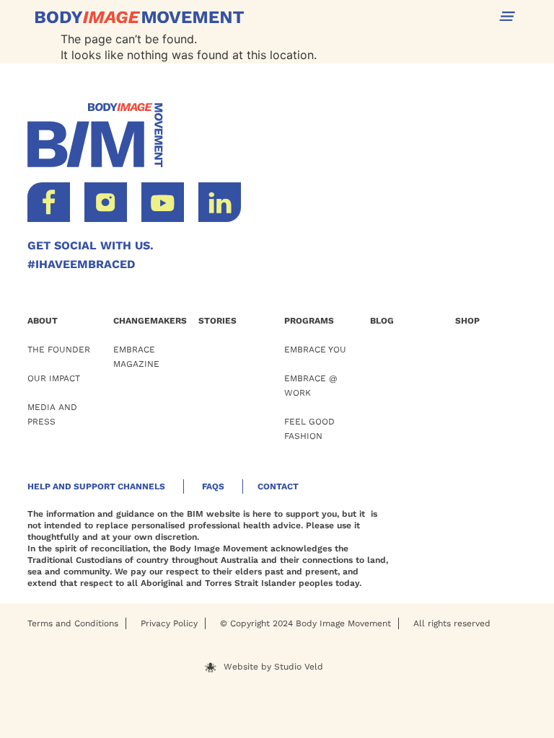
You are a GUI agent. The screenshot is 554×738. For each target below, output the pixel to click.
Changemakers (150, 321)
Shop (467, 321)
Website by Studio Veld (273, 667)
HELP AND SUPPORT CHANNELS (96, 486)
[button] (507, 16)
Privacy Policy (169, 623)
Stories (217, 321)
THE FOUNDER (58, 349)
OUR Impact (53, 378)
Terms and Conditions (72, 623)
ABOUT (42, 321)
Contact (278, 486)
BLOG (382, 321)
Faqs (213, 486)
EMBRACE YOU (315, 349)
